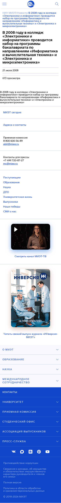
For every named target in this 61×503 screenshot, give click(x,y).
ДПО (6, 192)
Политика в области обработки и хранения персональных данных (24, 489)
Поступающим (11, 177)
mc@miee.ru (10, 163)
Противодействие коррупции (20, 463)
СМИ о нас (9, 211)
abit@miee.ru (11, 144)
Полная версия (12, 482)
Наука (7, 187)
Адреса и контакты (14, 124)
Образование (11, 182)
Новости (22, 12)
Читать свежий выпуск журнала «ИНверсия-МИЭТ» (31, 335)
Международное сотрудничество (16, 381)
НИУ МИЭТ (9, 12)
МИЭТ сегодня (12, 112)
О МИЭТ (8, 349)
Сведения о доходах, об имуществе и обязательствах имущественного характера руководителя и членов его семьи (24, 472)
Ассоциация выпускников (24, 431)
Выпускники (10, 201)
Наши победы (11, 206)
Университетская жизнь (17, 196)
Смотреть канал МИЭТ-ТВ (30, 256)
